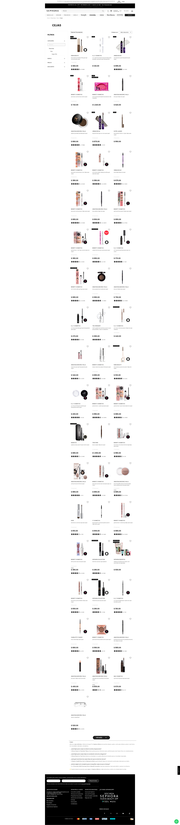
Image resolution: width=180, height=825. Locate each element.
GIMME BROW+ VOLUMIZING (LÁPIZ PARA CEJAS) (123, 522)
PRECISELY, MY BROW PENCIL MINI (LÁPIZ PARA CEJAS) (80, 173)
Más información (119, 2)
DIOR (72, 520)
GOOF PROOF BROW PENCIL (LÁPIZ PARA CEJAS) (122, 211)
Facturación (74, 801)
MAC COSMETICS (118, 676)
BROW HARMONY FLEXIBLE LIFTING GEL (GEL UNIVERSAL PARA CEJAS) (79, 58)
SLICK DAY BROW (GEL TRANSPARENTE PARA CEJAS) (122, 58)
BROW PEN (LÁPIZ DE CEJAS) (119, 96)
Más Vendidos (50, 800)
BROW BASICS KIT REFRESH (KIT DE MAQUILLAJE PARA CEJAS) (123, 445)
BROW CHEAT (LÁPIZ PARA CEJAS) (77, 639)
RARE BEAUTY (75, 55)
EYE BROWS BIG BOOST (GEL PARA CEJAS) (122, 678)
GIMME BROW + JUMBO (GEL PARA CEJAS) (100, 406)
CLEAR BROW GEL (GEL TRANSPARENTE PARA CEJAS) (79, 368)
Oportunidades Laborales (91, 796)
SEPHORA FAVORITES (119, 559)
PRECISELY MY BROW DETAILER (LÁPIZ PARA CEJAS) (79, 601)
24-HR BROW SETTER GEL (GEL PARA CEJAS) (79, 289)
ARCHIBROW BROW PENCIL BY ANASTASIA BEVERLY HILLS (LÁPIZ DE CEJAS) (123, 640)
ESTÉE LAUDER (118, 131)
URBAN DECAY (118, 55)
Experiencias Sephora (52, 806)
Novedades (49, 802)
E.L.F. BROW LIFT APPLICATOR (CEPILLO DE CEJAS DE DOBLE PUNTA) (123, 601)
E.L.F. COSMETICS (97, 55)
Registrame (93, 780)
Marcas (130, 15)
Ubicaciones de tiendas (77, 797)
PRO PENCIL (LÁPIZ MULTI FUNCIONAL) (78, 678)
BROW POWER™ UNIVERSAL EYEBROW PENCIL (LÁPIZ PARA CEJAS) (101, 523)
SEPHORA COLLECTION (98, 559)
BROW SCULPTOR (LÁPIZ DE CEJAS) (98, 444)
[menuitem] (50, 15)
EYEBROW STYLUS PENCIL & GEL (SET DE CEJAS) (80, 444)
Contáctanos (74, 803)
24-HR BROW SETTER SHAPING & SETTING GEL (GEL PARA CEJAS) (101, 173)
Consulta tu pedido (75, 792)
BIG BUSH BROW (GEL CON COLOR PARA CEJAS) (101, 133)
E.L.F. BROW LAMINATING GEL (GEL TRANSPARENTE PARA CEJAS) (80, 329)
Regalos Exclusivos (51, 804)
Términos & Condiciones (77, 794)
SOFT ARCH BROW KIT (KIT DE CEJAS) (78, 483)
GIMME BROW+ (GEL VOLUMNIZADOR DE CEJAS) (123, 406)
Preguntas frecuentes (76, 796)
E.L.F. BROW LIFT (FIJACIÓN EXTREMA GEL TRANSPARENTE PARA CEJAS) (78, 406)
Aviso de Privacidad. (86, 784)
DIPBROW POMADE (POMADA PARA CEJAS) (79, 133)
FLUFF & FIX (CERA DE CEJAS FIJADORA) (99, 561)
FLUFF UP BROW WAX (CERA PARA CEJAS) (78, 561)
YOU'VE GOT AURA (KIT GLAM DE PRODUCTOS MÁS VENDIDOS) (101, 97)
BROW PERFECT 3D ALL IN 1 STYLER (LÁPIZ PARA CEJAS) (122, 134)
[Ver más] (80, 52)
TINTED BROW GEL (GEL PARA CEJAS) (99, 600)
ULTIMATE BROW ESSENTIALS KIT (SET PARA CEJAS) (100, 679)
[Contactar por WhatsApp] (176, 821)
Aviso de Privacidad (90, 794)
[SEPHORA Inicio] (53, 11)
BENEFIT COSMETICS (76, 94)
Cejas (61, 18)
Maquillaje (53, 18)
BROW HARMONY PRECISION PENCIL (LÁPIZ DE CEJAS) (122, 368)
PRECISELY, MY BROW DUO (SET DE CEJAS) (79, 96)
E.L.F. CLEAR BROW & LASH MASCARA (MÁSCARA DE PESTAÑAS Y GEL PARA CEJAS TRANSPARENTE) (101, 58)
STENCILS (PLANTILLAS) (75, 717)
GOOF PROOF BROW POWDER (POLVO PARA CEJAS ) (101, 639)
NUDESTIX (74, 442)
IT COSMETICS (96, 520)
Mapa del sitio (88, 797)
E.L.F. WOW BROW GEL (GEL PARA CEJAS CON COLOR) (122, 251)
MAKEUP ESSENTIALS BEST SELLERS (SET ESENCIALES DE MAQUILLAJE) (121, 562)
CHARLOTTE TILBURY (77, 637)
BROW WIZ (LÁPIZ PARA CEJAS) (119, 289)
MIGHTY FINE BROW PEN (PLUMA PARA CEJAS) (101, 250)
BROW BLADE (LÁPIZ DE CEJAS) (120, 172)
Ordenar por (115, 32)
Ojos (58, 18)
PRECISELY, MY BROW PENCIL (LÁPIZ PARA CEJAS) (80, 211)
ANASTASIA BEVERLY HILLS (121, 94)
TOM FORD (95, 442)
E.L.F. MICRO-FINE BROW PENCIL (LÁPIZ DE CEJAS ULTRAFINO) (123, 329)
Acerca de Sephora (89, 792)
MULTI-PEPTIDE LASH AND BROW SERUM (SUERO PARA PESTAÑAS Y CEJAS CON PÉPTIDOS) (101, 329)
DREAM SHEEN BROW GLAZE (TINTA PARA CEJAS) (101, 367)
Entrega (73, 799)
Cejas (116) (54, 54)
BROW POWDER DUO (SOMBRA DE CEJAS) (100, 289)
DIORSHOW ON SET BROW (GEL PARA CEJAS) (79, 522)
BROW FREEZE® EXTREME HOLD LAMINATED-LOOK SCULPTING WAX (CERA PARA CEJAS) (122, 484)
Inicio (48, 18)
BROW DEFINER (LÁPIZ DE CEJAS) (98, 211)
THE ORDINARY (96, 326)
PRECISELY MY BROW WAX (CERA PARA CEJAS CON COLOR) (101, 484)
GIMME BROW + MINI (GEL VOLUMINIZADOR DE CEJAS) (80, 251)
